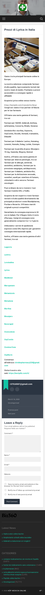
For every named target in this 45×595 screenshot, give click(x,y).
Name (7, 455)
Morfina (7, 309)
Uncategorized (13, 403)
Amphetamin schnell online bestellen (17, 538)
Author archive (12, 389)
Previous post (13, 410)
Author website (17, 389)
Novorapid (8, 324)
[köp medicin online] (22, 7)
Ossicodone (9, 332)
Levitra (7, 255)
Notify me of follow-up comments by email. (24, 490)
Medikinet (8, 278)
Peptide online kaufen (11, 578)
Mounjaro (8, 316)
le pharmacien (8, 569)
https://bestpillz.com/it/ (19, 373)
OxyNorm (8, 355)
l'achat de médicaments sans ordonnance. (19, 565)
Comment (8, 433)
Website (7, 474)
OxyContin (8, 339)
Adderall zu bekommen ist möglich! (16, 541)
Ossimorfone (10, 347)
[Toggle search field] (41, 18)
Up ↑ (41, 591)
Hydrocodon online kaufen (13, 534)
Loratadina (9, 262)
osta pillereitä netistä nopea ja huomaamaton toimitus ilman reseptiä (20, 573)
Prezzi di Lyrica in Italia (19, 29)
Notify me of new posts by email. (20, 494)
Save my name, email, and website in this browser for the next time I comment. (21, 485)
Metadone (8, 301)
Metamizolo (9, 293)
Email (6, 465)
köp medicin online (17, 591)
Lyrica (6, 270)
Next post (11, 413)
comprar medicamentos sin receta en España (20, 559)
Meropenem (9, 286)
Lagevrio (8, 247)
